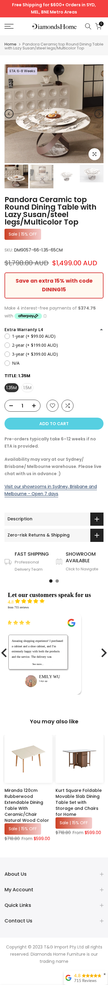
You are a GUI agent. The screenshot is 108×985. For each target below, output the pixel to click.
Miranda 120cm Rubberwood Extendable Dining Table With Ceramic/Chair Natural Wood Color (26, 805)
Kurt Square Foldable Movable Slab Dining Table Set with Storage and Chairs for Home (79, 802)
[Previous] (9, 113)
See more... (38, 664)
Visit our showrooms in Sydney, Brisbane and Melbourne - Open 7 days (50, 490)
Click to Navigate (82, 569)
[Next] (99, 113)
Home (10, 44)
